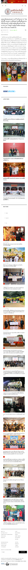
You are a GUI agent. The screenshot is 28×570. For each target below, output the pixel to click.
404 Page (16, 539)
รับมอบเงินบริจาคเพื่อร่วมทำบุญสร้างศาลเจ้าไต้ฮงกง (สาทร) (13, 480)
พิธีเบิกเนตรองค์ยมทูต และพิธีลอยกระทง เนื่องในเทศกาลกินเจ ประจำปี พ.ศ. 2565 (12, 265)
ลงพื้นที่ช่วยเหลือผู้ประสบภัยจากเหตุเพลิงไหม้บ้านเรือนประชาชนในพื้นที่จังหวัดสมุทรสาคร (14, 523)
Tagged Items (3, 545)
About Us (3, 531)
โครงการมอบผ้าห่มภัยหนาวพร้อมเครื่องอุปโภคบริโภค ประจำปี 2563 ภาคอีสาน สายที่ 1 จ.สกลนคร (13, 434)
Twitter (16, 542)
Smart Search (17, 536)
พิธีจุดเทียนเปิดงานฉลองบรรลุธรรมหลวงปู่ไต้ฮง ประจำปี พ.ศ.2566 (12, 244)
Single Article (4, 543)
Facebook (17, 543)
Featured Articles (4, 542)
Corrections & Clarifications (6, 534)
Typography (3, 546)
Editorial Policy (4, 533)
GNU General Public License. (20, 561)
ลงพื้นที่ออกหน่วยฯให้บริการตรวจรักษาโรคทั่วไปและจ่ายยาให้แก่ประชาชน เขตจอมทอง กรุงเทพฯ (13, 288)
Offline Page (17, 537)
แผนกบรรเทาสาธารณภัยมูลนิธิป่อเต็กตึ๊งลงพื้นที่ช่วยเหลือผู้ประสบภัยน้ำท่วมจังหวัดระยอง (13, 393)
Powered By (12, 564)
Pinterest (17, 546)
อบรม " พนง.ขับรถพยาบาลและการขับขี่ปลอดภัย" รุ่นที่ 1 (13, 414)
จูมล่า (2, 561)
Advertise (3, 537)
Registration (17, 533)
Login (16, 531)
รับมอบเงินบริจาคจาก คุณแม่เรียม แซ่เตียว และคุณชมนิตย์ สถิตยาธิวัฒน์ (13, 333)
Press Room (3, 536)
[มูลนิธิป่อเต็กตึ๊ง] (14, 11)
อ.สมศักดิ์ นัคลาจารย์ (18, 559)
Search (16, 534)
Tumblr (16, 545)
